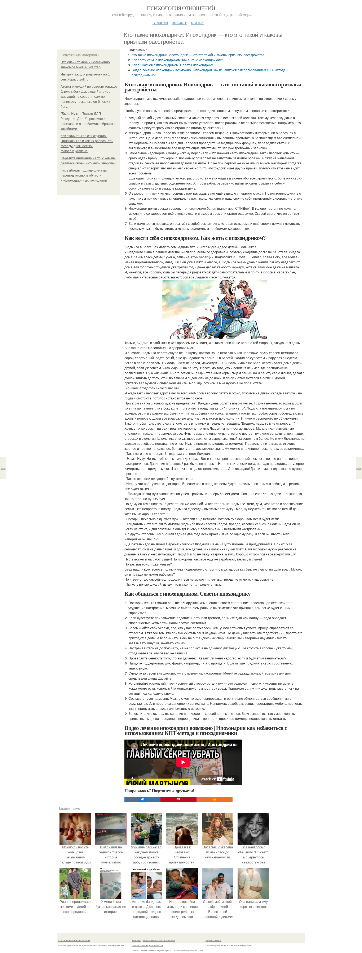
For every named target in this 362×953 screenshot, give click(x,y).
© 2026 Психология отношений (74, 940)
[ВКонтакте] (142, 799)
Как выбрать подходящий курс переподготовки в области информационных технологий (84, 175)
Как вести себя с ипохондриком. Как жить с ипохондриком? (177, 59)
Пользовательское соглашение (159, 940)
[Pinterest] (178, 799)
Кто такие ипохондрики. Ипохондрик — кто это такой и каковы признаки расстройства (198, 54)
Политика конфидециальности (147, 945)
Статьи (197, 22)
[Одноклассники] (215, 799)
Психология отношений (181, 8)
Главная (160, 22)
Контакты (136, 940)
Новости (179, 22)
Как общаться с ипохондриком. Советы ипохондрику (173, 64)
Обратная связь (213, 940)
